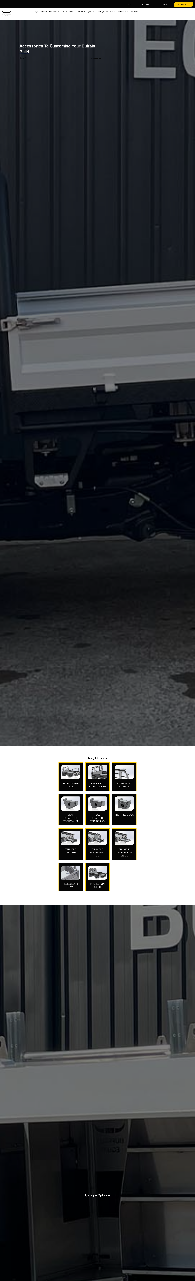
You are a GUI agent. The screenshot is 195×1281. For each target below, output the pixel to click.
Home (22, 58)
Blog (129, 4)
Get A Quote (182, 4)
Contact (163, 4)
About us (145, 4)
